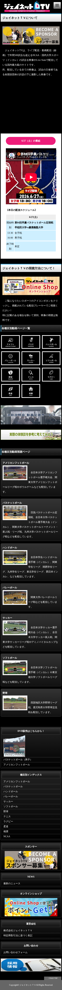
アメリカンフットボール (16, 764)
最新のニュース (11, 883)
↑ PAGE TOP (53, 978)
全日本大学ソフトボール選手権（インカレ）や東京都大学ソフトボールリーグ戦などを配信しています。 (30, 670)
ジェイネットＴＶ (27, 985)
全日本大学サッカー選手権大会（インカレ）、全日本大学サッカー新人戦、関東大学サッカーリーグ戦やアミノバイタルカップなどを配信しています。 (30, 632)
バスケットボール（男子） (17, 759)
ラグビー (8, 821)
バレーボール (10, 796)
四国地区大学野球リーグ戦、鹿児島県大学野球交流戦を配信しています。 (30, 703)
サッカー (8, 801)
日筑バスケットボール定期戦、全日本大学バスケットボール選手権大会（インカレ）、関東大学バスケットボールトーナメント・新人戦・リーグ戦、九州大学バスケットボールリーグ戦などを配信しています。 (30, 520)
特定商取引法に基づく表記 (17, 935)
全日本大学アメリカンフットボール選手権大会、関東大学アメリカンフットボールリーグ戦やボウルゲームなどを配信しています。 (30, 477)
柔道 (5, 826)
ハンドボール (10, 791)
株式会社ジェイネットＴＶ (17, 930)
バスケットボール (13, 786)
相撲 (5, 831)
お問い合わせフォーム (15, 952)
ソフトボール (10, 806)
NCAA (6, 836)
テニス (7, 816)
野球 (5, 811)
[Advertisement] (31, 105)
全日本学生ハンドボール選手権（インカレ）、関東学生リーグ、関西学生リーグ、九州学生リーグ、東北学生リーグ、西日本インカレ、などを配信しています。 (30, 562)
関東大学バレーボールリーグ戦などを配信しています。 (30, 597)
